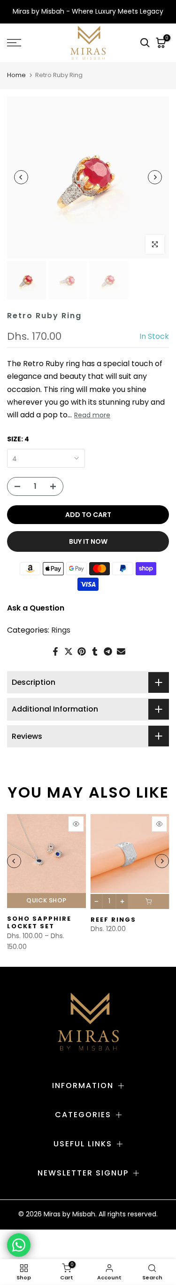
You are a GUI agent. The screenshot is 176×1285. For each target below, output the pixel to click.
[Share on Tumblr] (95, 651)
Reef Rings (113, 919)
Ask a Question (35, 608)
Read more (92, 415)
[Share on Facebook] (55, 651)
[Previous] (21, 177)
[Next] (155, 177)
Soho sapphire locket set (39, 922)
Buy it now (88, 541)
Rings (60, 630)
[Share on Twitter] (68, 651)
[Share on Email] (121, 651)
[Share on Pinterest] (81, 651)
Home (16, 75)
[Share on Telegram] (108, 651)
